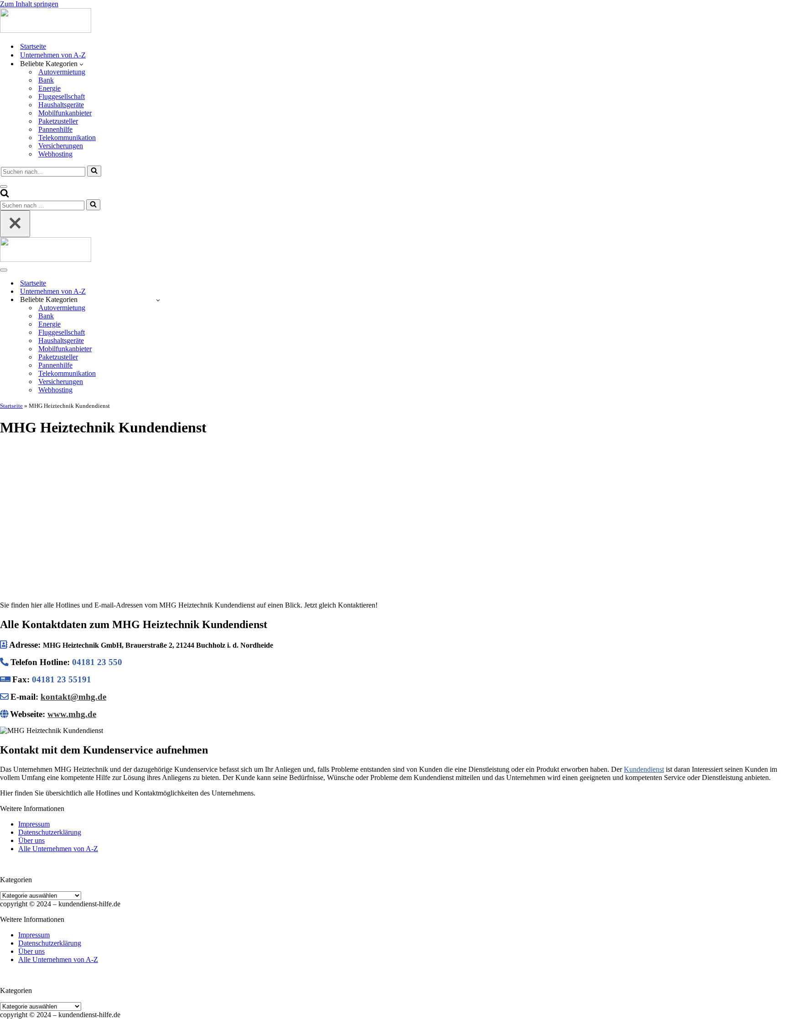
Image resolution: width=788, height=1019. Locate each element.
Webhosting (55, 154)
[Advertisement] (394, 510)
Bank (46, 80)
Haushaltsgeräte (61, 105)
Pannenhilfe (55, 129)
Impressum (34, 824)
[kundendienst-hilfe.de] (45, 30)
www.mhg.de (71, 714)
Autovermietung (61, 72)
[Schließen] (15, 223)
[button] (81, 64)
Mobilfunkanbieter (65, 113)
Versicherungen (60, 146)
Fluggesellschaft (61, 96)
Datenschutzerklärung (49, 832)
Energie (49, 88)
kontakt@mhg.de (73, 697)
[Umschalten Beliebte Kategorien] (158, 300)
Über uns (31, 840)
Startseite (33, 46)
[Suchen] (94, 171)
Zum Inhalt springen (29, 4)
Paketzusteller (58, 121)
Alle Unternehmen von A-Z (58, 849)
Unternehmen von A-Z (53, 55)
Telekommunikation (67, 137)
